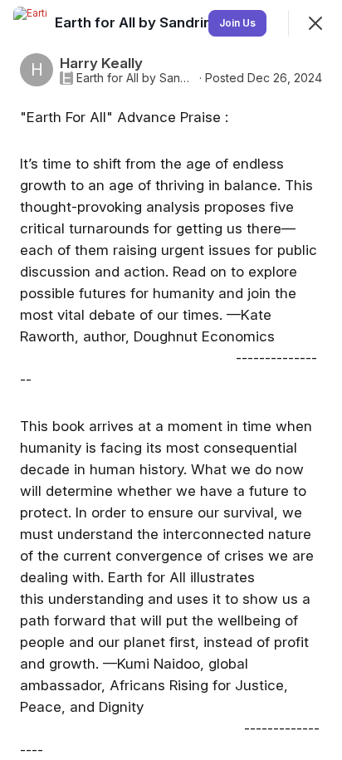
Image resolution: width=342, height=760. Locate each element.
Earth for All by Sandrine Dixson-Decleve (136, 78)
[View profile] (29, 23)
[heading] (196, 22)
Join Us (237, 23)
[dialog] (171, 380)
